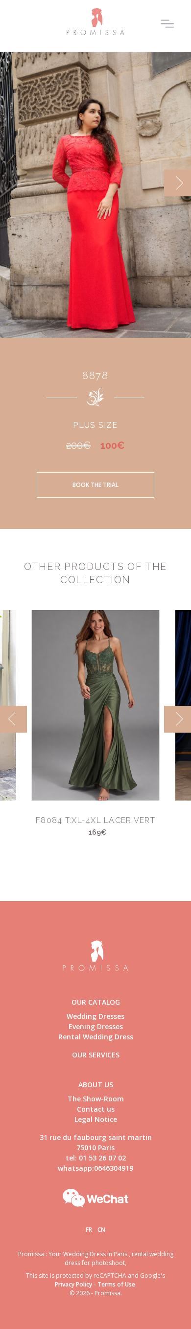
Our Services (95, 1054)
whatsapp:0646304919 (95, 1168)
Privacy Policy (73, 1284)
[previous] (13, 182)
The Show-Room (96, 1098)
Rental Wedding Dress (95, 1036)
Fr (89, 1229)
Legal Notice (95, 1119)
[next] (177, 182)
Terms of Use (116, 1284)
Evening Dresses (96, 1026)
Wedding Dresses (95, 1016)
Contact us (96, 1109)
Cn (101, 1229)
